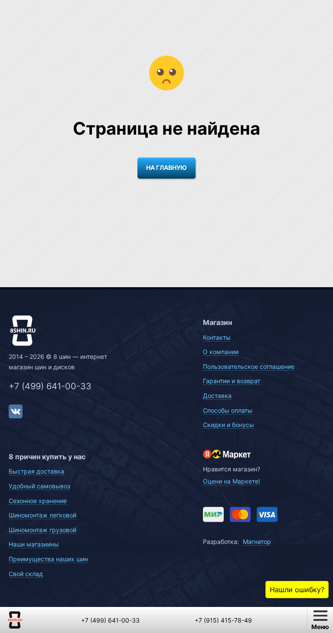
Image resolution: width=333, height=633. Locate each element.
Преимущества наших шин (48, 559)
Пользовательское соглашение (248, 366)
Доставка (217, 395)
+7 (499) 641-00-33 (50, 386)
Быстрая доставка (36, 471)
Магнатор (257, 541)
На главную (166, 167)
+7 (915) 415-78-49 (223, 620)
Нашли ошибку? (297, 589)
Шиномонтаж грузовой (42, 530)
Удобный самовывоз (39, 486)
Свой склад (26, 573)
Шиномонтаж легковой (42, 515)
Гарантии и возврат (231, 380)
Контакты (217, 337)
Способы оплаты (227, 410)
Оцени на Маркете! (231, 481)
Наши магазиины (34, 544)
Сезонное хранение (38, 500)
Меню (320, 626)
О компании (220, 351)
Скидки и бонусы (228, 424)
